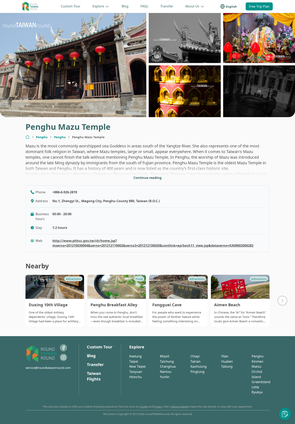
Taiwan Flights (94, 376)
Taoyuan (135, 371)
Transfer (166, 6)
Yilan (224, 356)
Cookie (144, 406)
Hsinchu (135, 377)
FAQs (144, 6)
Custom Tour (70, 6)
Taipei (133, 361)
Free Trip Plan (259, 6)
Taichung (167, 361)
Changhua (168, 366)
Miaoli (164, 356)
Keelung (135, 356)
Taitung (227, 366)
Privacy (158, 406)
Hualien (227, 361)
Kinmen (257, 361)
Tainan (195, 361)
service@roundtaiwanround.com (48, 368)
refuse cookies (179, 406)
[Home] (27, 137)
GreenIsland (261, 382)
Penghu (42, 137)
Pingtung (197, 371)
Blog (125, 6)
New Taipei (137, 366)
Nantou (165, 371)
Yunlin (164, 377)
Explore (98, 6)
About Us (192, 6)
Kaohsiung (198, 366)
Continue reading (147, 177)
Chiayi (194, 356)
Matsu (256, 366)
